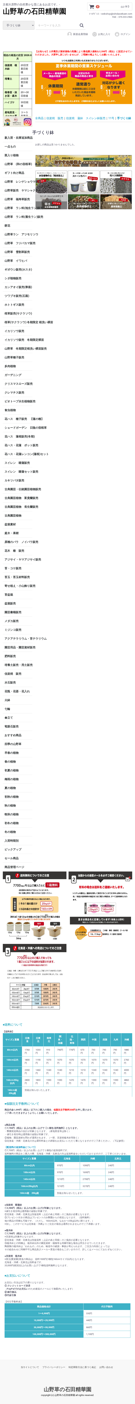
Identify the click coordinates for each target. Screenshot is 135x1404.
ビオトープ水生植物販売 (18, 401)
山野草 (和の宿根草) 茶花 (18, 164)
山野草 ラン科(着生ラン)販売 (18, 216)
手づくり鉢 (124, 118)
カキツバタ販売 (14, 480)
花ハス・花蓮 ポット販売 (18, 445)
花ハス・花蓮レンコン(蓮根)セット (18, 454)
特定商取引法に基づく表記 (82, 1367)
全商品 (39, 118)
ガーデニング (14, 374)
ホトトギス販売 (14, 304)
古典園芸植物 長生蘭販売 (18, 506)
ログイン (125, 34)
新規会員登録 (80, 34)
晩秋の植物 (12, 814)
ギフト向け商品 (14, 172)
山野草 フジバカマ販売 (18, 243)
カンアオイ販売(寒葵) (18, 287)
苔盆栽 (9, 594)
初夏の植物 (12, 770)
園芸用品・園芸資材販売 (18, 647)
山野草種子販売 (14, 357)
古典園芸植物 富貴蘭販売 (18, 497)
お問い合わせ (106, 1367)
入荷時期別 (12, 840)
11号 (111, 118)
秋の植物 (10, 805)
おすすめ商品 (13, 735)
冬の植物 (10, 831)
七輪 (7, 708)
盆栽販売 (10, 603)
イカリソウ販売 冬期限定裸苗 (18, 339)
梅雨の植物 (12, 779)
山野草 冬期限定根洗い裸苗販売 (18, 348)
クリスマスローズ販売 (18, 383)
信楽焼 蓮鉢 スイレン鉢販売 (85, 118)
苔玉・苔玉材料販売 (17, 577)
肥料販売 (10, 656)
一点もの (10, 146)
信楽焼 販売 (13, 673)
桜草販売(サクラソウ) (18, 313)
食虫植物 (10, 410)
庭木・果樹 (12, 533)
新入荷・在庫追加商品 (18, 137)
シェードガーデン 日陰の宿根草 (18, 427)
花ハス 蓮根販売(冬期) (18, 436)
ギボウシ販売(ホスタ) (18, 269)
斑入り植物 (12, 155)
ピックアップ (13, 849)
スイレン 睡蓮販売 (17, 462)
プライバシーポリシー (53, 1367)
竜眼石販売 (12, 726)
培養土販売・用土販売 (18, 664)
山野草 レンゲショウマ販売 (18, 181)
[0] (91, 7)
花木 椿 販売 (14, 550)
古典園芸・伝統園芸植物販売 (18, 489)
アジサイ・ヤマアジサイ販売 (18, 559)
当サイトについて (30, 1367)
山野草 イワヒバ (16, 260)
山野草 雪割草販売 (17, 251)
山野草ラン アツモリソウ (18, 234)
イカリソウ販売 (14, 331)
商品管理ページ (14, 867)
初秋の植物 (12, 796)
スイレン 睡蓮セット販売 (18, 471)
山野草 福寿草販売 (17, 199)
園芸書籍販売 (13, 612)
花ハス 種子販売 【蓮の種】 (18, 418)
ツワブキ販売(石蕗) (17, 295)
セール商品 (12, 858)
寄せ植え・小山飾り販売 (18, 585)
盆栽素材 (10, 524)
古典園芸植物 (13, 515)
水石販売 (10, 682)
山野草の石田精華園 (34, 11)
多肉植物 (10, 366)
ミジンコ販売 (13, 629)
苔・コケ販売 (13, 568)
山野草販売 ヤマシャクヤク (18, 190)
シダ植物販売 (13, 278)
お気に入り (104, 34)
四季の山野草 (13, 743)
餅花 (7, 225)
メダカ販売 (12, 620)
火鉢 (7, 700)
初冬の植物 (12, 823)
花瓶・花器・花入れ (17, 691)
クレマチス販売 (14, 392)
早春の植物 (12, 752)
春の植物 (10, 761)
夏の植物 (10, 787)
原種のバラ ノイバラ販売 (18, 541)
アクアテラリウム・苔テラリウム (18, 638)
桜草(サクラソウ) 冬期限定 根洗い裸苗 (18, 322)
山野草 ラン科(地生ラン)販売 (18, 207)
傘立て (9, 717)
